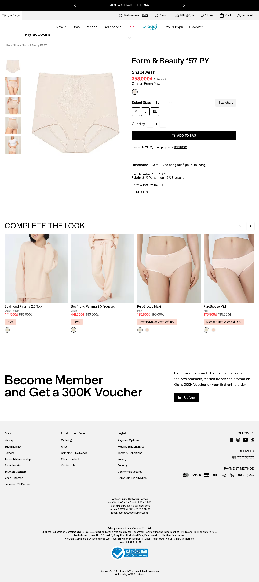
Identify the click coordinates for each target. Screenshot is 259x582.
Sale (130, 27)
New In (61, 27)
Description (140, 165)
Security (123, 465)
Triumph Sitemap (15, 471)
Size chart (225, 102)
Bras (76, 27)
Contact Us (68, 465)
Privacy (122, 459)
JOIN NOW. (180, 147)
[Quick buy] (63, 304)
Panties (91, 27)
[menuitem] (132, 15)
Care (155, 165)
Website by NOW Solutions (129, 574)
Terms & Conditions (130, 453)
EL (155, 111)
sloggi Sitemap (14, 478)
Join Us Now (186, 397)
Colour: (149, 84)
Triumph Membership (18, 459)
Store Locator (13, 465)
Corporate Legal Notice (132, 478)
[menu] (135, 15)
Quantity (138, 124)
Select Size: (141, 103)
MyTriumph (174, 27)
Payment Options (128, 440)
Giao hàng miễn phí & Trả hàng (183, 165)
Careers (9, 453)
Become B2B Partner (18, 484)
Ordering (66, 440)
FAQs (64, 446)
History (9, 440)
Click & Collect (70, 459)
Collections (112, 27)
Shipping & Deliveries (74, 453)
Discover (196, 27)
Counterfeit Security (130, 471)
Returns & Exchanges (131, 446)
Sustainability (13, 446)
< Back (8, 45)
